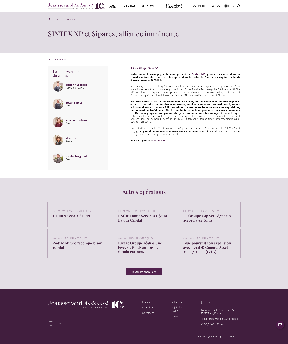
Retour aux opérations (63, 19)
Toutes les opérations (144, 272)
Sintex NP (198, 74)
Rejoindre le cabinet (177, 309)
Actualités (200, 5)
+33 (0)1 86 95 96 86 (212, 324)
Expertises (129, 5)
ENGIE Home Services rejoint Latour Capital (142, 217)
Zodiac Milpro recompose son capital (77, 245)
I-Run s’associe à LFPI (71, 215)
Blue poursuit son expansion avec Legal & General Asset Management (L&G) (207, 247)
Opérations (148, 5)
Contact (216, 5)
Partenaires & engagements (174, 5)
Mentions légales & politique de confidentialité (218, 336)
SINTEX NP (158, 140)
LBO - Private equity (58, 59)
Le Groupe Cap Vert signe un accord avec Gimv (207, 217)
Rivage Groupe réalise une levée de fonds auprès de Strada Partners (140, 247)
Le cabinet (147, 302)
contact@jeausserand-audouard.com (220, 318)
